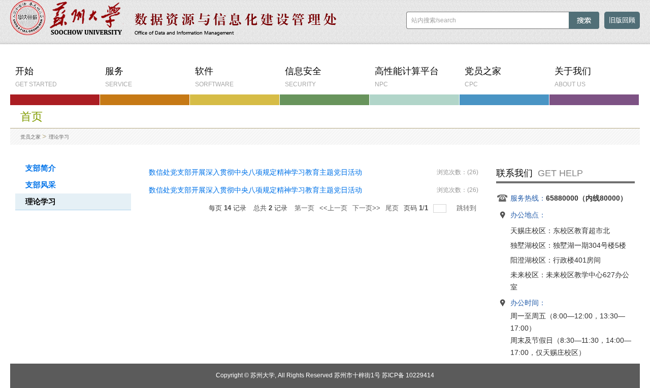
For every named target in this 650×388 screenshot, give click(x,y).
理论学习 (59, 137)
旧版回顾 (622, 20)
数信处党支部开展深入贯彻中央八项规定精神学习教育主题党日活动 (255, 172)
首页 (31, 116)
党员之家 (30, 137)
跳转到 (467, 208)
